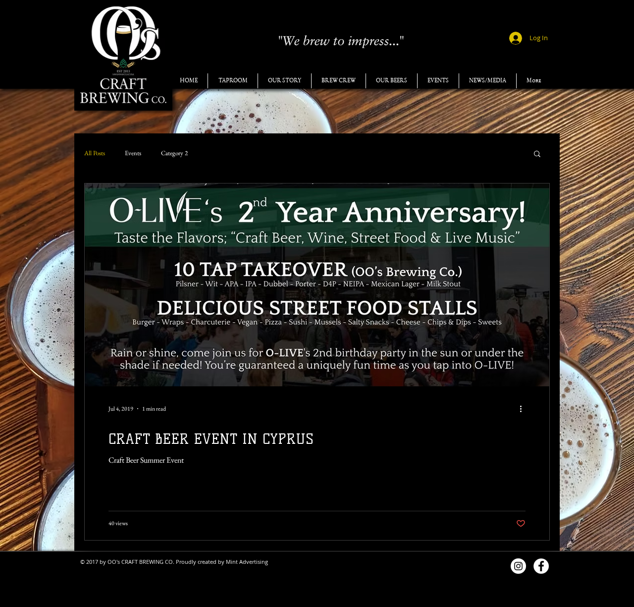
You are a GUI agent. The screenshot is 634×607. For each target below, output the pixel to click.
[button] (537, 154)
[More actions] (524, 409)
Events (133, 153)
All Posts (94, 153)
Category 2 (174, 153)
